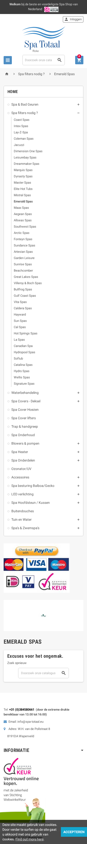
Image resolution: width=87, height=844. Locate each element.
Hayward (20, 314)
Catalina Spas (23, 365)
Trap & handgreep (24, 426)
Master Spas (22, 182)
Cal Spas (20, 327)
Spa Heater (19, 452)
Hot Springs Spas (25, 333)
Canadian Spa (23, 346)
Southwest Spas (25, 226)
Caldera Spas (23, 308)
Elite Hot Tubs (23, 189)
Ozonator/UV (21, 469)
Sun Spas (20, 321)
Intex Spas (21, 126)
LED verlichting (22, 494)
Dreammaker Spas (26, 164)
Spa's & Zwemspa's (25, 528)
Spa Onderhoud (23, 435)
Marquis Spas (23, 170)
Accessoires (20, 477)
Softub (18, 358)
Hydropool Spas (24, 352)
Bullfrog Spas (23, 289)
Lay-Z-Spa (21, 132)
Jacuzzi (19, 145)
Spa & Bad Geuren (24, 104)
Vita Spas (20, 302)
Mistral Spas (22, 195)
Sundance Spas (24, 245)
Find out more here (29, 839)
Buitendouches (22, 511)
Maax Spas (21, 207)
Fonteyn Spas (23, 239)
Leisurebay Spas (25, 157)
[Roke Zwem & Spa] (43, 39)
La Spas (19, 339)
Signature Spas (24, 383)
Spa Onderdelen (23, 460)
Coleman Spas (24, 138)
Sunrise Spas (23, 264)
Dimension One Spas (28, 151)
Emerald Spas (23, 201)
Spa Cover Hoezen (25, 409)
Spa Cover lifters (23, 418)
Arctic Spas (21, 233)
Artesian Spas (23, 251)
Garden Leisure (24, 258)
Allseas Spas (23, 220)
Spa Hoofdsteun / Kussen (30, 503)
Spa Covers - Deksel (25, 401)
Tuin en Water (21, 519)
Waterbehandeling (25, 393)
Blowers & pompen (25, 443)
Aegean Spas (23, 214)
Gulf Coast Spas (25, 295)
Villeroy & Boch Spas (28, 283)
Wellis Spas (22, 377)
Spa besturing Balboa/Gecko (32, 486)
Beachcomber (23, 270)
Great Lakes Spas (26, 277)
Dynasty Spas (23, 176)
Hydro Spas (21, 371)
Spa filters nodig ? (24, 113)
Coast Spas (21, 120)
